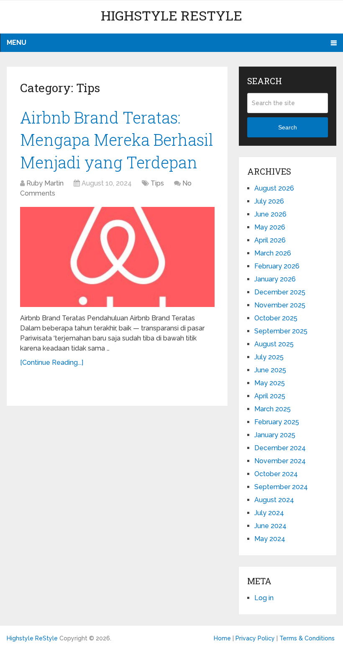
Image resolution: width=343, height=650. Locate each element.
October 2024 (276, 474)
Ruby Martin (45, 183)
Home (222, 638)
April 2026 (270, 240)
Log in (264, 598)
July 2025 (269, 357)
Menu (16, 42)
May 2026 (269, 227)
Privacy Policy (255, 638)
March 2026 (272, 253)
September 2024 (281, 487)
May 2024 (269, 539)
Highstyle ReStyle (171, 15)
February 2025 (276, 422)
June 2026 (270, 214)
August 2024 (274, 500)
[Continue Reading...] (51, 362)
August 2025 (274, 344)
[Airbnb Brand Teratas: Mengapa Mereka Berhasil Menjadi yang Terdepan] (117, 257)
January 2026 (275, 279)
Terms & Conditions (307, 638)
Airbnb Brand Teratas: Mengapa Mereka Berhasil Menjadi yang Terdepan (116, 139)
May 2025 (269, 383)
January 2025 (274, 435)
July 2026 (269, 201)
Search (287, 127)
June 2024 (270, 526)
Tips (157, 183)
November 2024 (280, 461)
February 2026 (276, 266)
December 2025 (279, 292)
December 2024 (280, 448)
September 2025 (280, 331)
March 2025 (272, 409)
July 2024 (269, 513)
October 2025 (275, 318)
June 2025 (270, 370)
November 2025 (279, 305)
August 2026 (274, 188)
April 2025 (269, 396)
